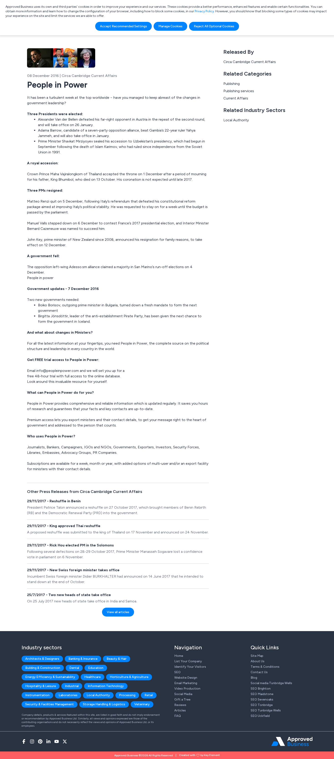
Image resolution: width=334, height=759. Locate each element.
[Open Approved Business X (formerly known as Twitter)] (64, 741)
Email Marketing (185, 683)
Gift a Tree (182, 699)
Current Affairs (235, 98)
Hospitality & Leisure (40, 686)
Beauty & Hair (117, 659)
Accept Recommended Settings (123, 26)
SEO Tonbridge (262, 705)
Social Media (183, 694)
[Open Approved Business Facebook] (24, 741)
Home (178, 656)
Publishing (231, 83)
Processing (127, 695)
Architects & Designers (42, 659)
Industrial (72, 686)
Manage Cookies (170, 26)
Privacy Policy (204, 11)
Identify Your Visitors (190, 667)
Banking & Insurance (82, 659)
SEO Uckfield (260, 716)
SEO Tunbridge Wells (266, 710)
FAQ (177, 716)
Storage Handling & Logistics (104, 704)
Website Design (185, 678)
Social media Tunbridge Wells (271, 683)
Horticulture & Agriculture (129, 677)
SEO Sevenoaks (262, 699)
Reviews (180, 705)
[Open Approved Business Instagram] (32, 741)
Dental (74, 668)
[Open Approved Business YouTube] (56, 741)
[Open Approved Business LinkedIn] (48, 741)
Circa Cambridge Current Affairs (249, 62)
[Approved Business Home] (291, 741)
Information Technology (106, 686)
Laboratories (68, 695)
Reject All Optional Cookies (214, 26)
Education (95, 668)
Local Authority (236, 120)
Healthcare (92, 677)
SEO (177, 672)
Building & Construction (42, 668)
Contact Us (259, 672)
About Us (257, 661)
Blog (254, 678)
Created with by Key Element (199, 755)
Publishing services (238, 91)
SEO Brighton (261, 688)
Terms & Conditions (265, 667)
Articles (180, 710)
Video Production (187, 688)
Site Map (257, 656)
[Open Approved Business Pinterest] (40, 741)
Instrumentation (37, 695)
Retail (149, 695)
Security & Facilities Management (49, 704)
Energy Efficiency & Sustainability (50, 677)
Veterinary (142, 704)
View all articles (118, 612)
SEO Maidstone (262, 694)
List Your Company (188, 661)
